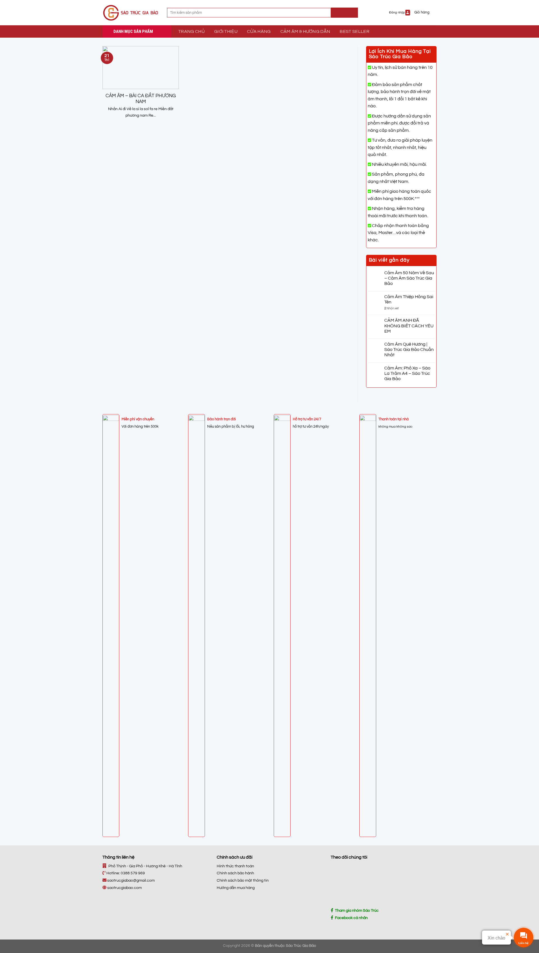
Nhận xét (391, 308)
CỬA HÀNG (259, 31)
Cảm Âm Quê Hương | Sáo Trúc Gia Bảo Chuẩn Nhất (409, 349)
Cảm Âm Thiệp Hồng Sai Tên (408, 299)
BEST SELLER (354, 31)
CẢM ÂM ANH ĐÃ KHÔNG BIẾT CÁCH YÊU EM (408, 325)
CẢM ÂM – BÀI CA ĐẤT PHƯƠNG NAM (141, 98)
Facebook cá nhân (350, 918)
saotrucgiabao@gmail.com (131, 880)
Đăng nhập (397, 12)
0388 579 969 (133, 873)
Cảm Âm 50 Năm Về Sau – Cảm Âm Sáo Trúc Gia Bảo (409, 278)
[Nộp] (344, 13)
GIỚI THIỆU (225, 31)
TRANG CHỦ (191, 31)
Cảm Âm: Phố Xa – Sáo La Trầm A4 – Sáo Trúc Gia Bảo (407, 373)
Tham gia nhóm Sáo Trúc (356, 910)
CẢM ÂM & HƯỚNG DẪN (305, 31)
